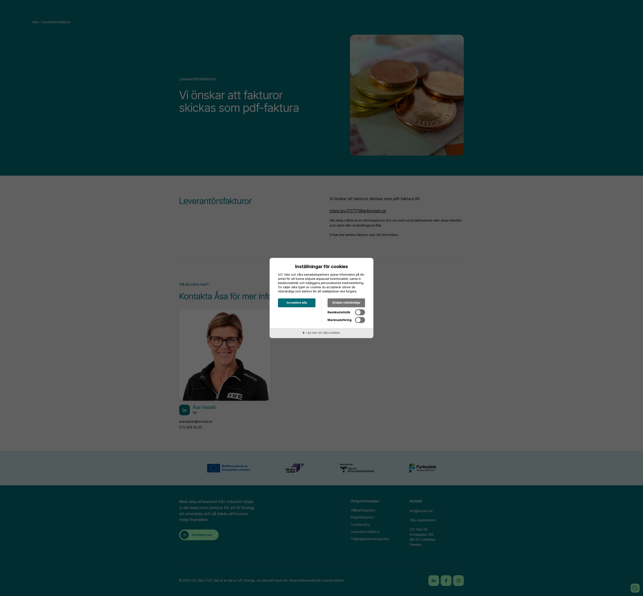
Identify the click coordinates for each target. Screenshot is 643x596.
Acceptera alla (297, 302)
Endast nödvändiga (346, 302)
